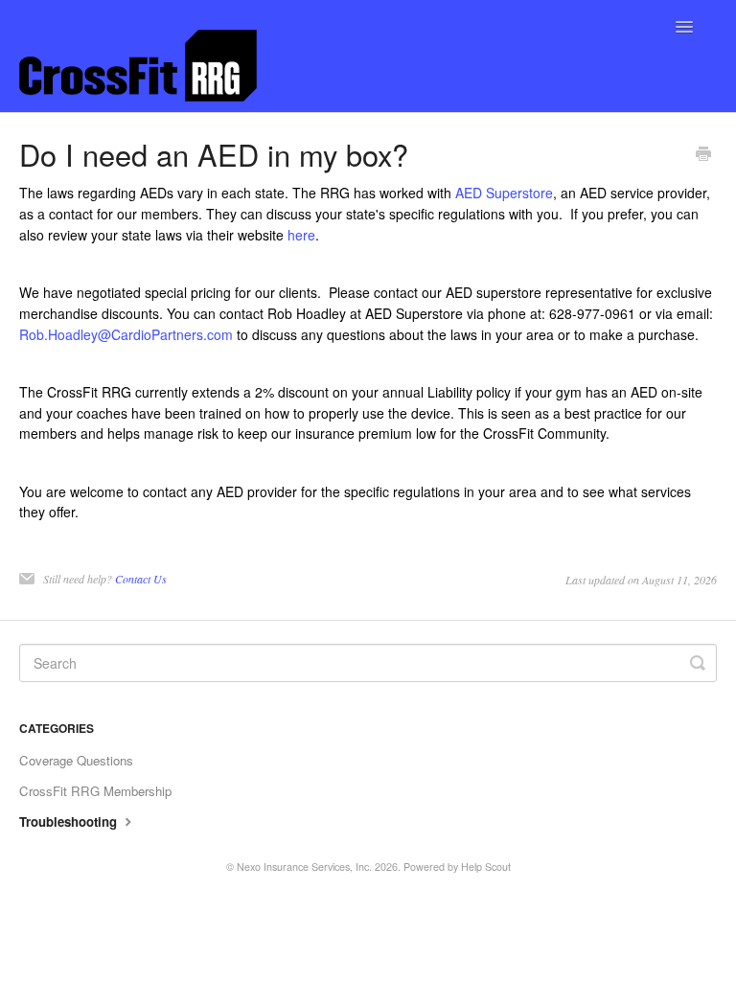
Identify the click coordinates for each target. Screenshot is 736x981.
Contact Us (141, 578)
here (301, 234)
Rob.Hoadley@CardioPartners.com (126, 334)
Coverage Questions (76, 760)
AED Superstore (504, 192)
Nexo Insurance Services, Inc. (304, 866)
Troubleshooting (70, 821)
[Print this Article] (703, 155)
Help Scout (486, 866)
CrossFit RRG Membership (95, 791)
